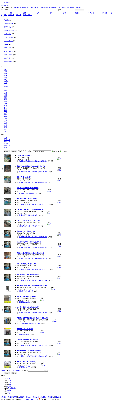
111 (9, 393)
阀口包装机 (71, 7)
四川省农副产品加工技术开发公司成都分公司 (33, 161)
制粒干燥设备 (8, 61)
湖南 (5, 103)
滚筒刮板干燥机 (9, 30)
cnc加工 (10, 382)
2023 (9, 380)
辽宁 (5, 83)
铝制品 (9, 386)
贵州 (5, 113)
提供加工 (7, 143)
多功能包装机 (12, 388)
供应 (5, 15)
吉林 (5, 85)
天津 (5, 73)
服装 (10, 384)
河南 (5, 99)
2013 (8, 392)
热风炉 (6, 44)
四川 (5, 111)
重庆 (5, 75)
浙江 (5, 90)
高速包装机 (17, 7)
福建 (5, 94)
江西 (5, 96)
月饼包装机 (79, 7)
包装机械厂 (25, 7)
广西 (5, 107)
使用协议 (36, 397)
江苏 (5, 88)
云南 (5, 114)
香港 (5, 129)
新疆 (5, 126)
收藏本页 (7, 2)
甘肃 (5, 120)
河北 (5, 77)
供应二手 (7, 141)
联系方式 (28, 397)
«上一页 (3, 370)
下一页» (17, 370)
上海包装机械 (43, 7)
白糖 (8, 378)
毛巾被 (9, 390)
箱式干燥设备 (27, 15)
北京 (5, 70)
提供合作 (7, 145)
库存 (5, 147)
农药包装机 (34, 7)
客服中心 (78, 13)
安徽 (5, 92)
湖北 (5, 101)
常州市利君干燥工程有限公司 (28, 215)
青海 (5, 122)
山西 (5, 79)
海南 (5, 109)
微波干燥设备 (8, 51)
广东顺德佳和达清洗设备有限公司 (29, 323)
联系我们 (104, 13)
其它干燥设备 (8, 41)
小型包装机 (52, 7)
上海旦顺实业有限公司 (26, 291)
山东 (5, 98)
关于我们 (21, 397)
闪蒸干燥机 (7, 48)
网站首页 (3, 397)
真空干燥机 (7, 58)
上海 (5, 71)
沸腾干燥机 (7, 27)
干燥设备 (18, 15)
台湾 (5, 127)
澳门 (5, 131)
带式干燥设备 (8, 23)
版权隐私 (43, 397)
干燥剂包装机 (62, 7)
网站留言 (58, 397)
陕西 (5, 118)
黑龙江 (6, 86)
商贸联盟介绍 (12, 397)
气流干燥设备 (8, 37)
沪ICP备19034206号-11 (31, 399)
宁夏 (5, 124)
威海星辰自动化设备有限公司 (28, 193)
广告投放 (51, 397)
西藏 (5, 116)
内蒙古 (6, 81)
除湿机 (6, 20)
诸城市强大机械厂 (24, 302)
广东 (5, 105)
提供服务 (7, 140)
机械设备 (11, 15)
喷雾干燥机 (7, 34)
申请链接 (91, 13)
